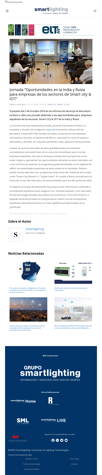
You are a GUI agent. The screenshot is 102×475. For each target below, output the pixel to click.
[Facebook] (53, 440)
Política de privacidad (31, 464)
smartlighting (17, 104)
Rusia (56, 214)
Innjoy (48, 129)
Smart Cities (63, 104)
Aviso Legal (74, 459)
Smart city (62, 214)
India (47, 214)
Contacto (74, 464)
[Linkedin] (57, 440)
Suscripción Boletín (31, 469)
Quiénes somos (31, 459)
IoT (51, 214)
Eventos (52, 104)
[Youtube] (66, 440)
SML (30, 455)
